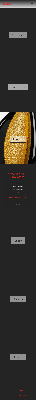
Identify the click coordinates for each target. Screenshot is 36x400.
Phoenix (18, 139)
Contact (18, 299)
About (18, 240)
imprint (21, 393)
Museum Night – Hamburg (18, 175)
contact (21, 390)
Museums (18, 357)
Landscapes (18, 87)
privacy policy (22, 395)
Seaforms (18, 35)
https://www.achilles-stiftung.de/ (18, 197)
